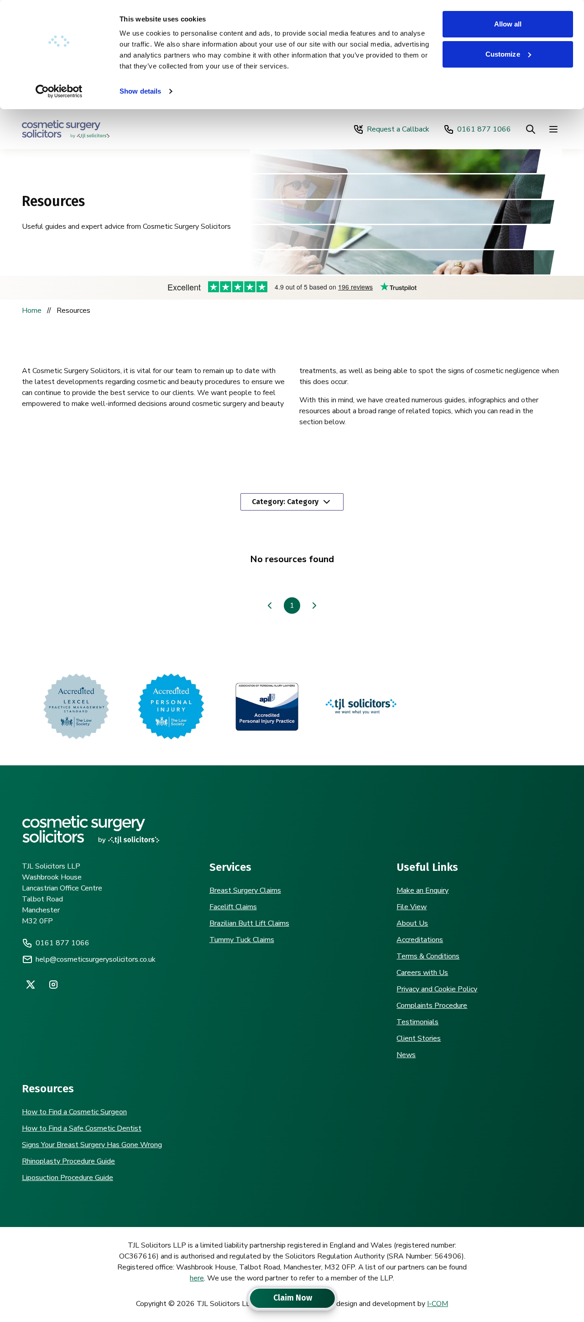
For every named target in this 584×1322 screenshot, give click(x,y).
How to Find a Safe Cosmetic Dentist (81, 1128)
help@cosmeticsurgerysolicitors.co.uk (96, 959)
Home (32, 310)
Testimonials (417, 1022)
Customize (502, 54)
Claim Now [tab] (292, 1298)
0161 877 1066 (484, 129)
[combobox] (292, 502)
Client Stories (418, 1038)
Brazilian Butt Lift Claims (249, 923)
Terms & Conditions (427, 956)
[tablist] (292, 1298)
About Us (412, 923)
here (197, 1278)
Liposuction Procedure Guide (67, 1178)
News (406, 1055)
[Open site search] (530, 129)
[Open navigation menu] (553, 129)
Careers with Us (422, 973)
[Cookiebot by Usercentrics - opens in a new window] (59, 91)
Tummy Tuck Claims (241, 940)
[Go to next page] (314, 605)
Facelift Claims (233, 907)
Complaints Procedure (431, 1006)
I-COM (437, 1304)
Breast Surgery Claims (245, 890)
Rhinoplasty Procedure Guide (68, 1161)
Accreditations (419, 940)
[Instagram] (53, 984)
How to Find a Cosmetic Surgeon (74, 1112)
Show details (140, 91)
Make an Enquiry (422, 890)
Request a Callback (398, 129)
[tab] (249, 1298)
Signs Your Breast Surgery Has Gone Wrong (92, 1145)
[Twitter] (30, 984)
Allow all (508, 24)
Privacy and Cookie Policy (436, 989)
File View (411, 907)
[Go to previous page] (269, 605)
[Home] (66, 129)
